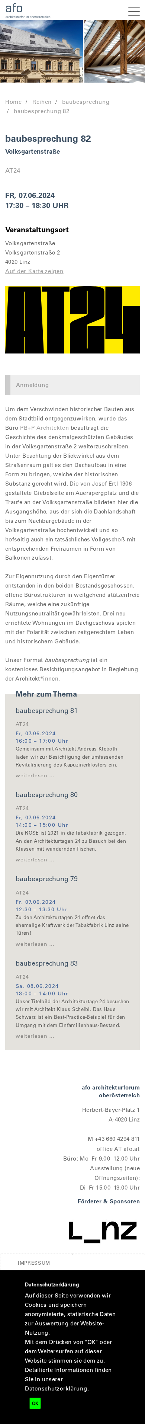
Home (13, 101)
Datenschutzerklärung (56, 1388)
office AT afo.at (118, 1148)
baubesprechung (85, 101)
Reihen (42, 101)
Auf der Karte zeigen (34, 271)
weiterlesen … (35, 775)
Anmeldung (32, 384)
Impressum (34, 1263)
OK (35, 1403)
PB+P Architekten (44, 427)
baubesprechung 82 (42, 111)
